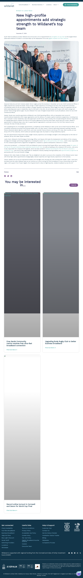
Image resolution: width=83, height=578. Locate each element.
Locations (48, 4)
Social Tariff (5, 540)
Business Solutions (37, 4)
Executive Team (27, 546)
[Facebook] (72, 553)
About (55, 4)
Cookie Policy (26, 535)
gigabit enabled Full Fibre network (58, 38)
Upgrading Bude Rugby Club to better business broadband (60, 342)
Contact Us (45, 530)
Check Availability (7, 528)
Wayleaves (45, 540)
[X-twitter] (80, 553)
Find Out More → (12, 349)
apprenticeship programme (68, 150)
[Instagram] (77, 553)
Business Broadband (8, 533)
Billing (44, 538)
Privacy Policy (26, 530)
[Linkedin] (74, 553)
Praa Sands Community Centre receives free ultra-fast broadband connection (19, 343)
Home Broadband (23, 4)
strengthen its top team (58, 36)
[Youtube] (69, 553)
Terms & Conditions (28, 528)
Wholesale (5, 547)
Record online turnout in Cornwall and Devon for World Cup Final (21, 505)
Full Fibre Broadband (8, 530)
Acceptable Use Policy (29, 533)
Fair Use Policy (26, 538)
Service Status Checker (49, 533)
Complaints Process (48, 542)
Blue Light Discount (8, 538)
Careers (24, 544)
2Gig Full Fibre (6, 535)
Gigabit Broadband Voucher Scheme (30, 540)
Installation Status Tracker (50, 535)
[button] (71, 4)
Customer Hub (47, 528)
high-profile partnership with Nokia (53, 140)
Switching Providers (8, 542)
